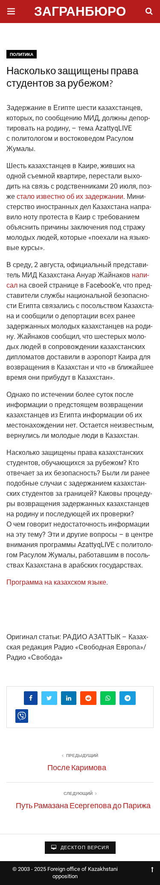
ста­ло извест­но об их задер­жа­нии (70, 196)
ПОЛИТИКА (21, 54)
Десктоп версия (84, 847)
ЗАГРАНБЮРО (80, 12)
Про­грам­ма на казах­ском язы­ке (56, 582)
